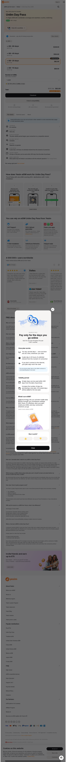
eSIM (19, 399)
